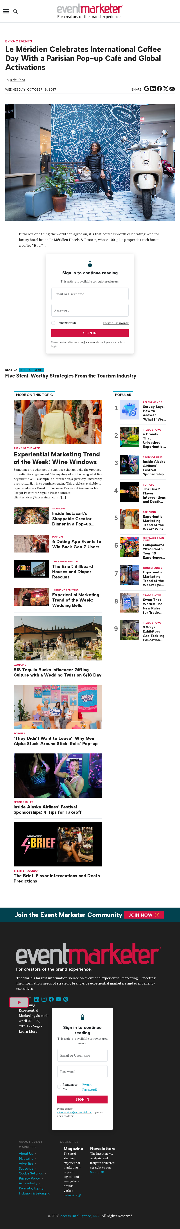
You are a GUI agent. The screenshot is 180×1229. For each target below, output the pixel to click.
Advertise (26, 1163)
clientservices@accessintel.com (85, 342)
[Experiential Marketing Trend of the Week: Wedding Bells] (31, 596)
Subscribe (26, 1169)
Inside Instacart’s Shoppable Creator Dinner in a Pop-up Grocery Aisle (72, 519)
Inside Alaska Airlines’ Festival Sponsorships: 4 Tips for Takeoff (48, 809)
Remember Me (67, 323)
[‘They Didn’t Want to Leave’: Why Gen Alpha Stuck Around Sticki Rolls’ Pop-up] (58, 706)
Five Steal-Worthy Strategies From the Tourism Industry (70, 376)
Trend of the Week (27, 448)
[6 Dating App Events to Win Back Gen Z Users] (31, 543)
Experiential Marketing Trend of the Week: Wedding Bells (75, 600)
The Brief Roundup (26, 871)
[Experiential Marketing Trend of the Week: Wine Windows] (58, 421)
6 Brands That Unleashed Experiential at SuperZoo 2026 (153, 440)
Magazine (26, 1159)
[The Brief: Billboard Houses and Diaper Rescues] (31, 568)
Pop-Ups (19, 733)
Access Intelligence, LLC (79, 1215)
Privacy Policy (29, 1178)
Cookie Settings (31, 1173)
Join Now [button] (141, 914)
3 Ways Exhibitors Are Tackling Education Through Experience (153, 633)
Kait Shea (17, 79)
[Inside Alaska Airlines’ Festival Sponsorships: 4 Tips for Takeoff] (58, 775)
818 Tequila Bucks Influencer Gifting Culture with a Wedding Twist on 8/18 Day (57, 672)
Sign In (90, 333)
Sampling (20, 665)
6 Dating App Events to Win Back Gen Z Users (76, 544)
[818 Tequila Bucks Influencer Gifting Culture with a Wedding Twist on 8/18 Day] (58, 638)
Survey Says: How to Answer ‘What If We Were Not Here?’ (153, 413)
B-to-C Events (18, 41)
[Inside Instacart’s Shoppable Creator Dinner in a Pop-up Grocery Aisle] (31, 515)
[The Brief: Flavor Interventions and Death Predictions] (58, 844)
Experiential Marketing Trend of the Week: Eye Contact (153, 578)
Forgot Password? (116, 323)
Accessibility (28, 1183)
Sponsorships (23, 802)
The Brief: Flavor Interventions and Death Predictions (57, 878)
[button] (6, 11)
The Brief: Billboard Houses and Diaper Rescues (72, 572)
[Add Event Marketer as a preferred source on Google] (146, 89)
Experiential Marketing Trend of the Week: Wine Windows (57, 457)
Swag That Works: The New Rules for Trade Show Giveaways (152, 606)
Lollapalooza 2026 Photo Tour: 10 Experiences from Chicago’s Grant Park (153, 551)
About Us (26, 1154)
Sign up (95, 1172)
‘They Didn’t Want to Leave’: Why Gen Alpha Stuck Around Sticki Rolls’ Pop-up (56, 741)
